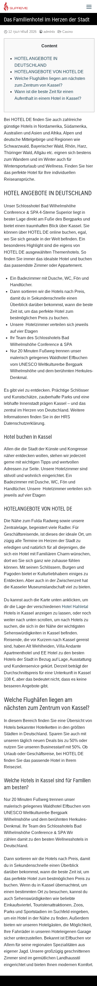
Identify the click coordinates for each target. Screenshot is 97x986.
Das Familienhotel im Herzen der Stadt (46, 19)
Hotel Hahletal (75, 606)
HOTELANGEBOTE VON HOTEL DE (49, 72)
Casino (67, 32)
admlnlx (49, 32)
